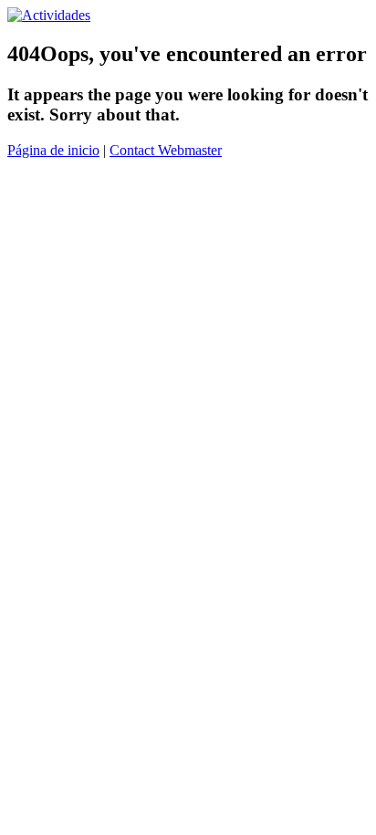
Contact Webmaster (166, 150)
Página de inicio (53, 150)
